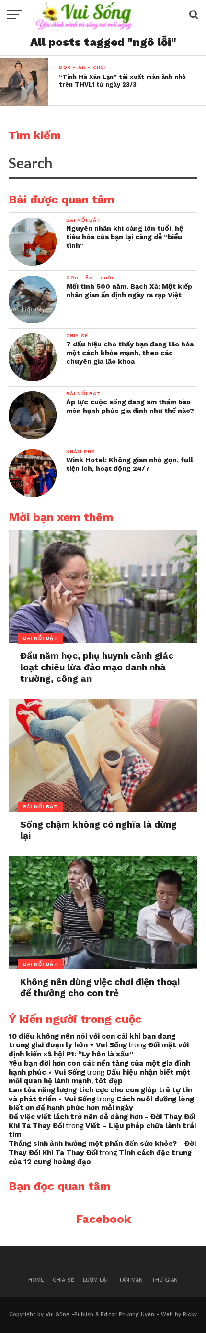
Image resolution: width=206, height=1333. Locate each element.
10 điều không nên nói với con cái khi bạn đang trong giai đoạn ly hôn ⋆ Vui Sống (92, 1041)
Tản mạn (130, 1280)
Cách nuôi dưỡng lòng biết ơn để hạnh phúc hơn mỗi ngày (101, 1103)
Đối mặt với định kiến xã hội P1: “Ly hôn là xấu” (99, 1049)
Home (36, 1280)
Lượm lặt (96, 1280)
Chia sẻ (63, 1280)
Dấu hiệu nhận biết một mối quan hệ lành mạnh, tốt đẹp (100, 1077)
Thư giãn (164, 1280)
